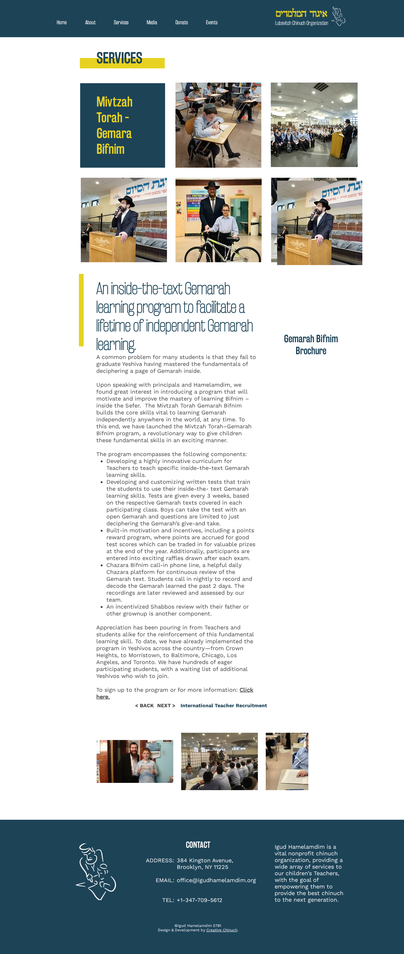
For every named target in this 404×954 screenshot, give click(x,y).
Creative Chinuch (221, 930)
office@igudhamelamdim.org (216, 880)
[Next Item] (297, 761)
